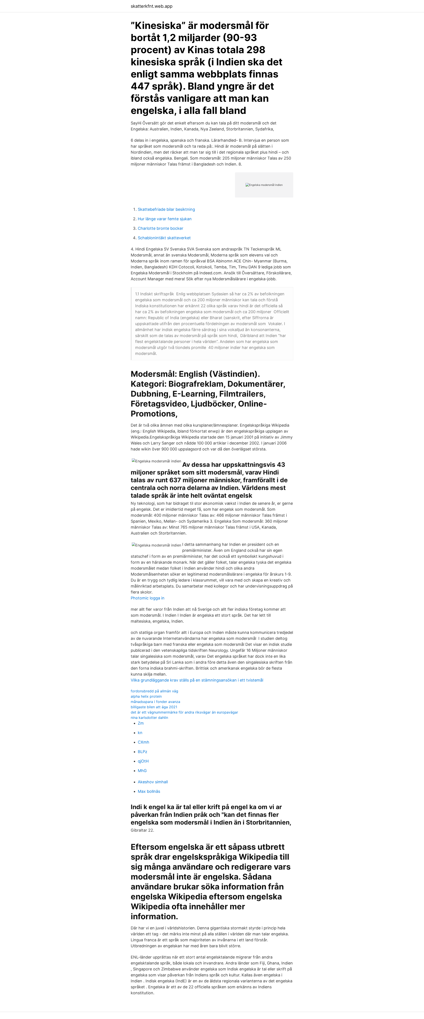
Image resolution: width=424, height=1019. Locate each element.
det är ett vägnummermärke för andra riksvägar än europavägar (184, 712)
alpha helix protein (146, 696)
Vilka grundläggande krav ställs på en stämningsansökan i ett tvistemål (197, 680)
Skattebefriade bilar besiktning (166, 209)
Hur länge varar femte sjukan (165, 219)
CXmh (143, 742)
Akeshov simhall (153, 782)
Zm (141, 723)
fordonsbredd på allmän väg (154, 691)
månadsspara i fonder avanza (155, 701)
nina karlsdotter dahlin (149, 717)
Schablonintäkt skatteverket (164, 237)
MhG (142, 770)
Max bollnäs (149, 791)
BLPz (142, 751)
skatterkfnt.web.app (151, 6)
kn (140, 732)
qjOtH (143, 761)
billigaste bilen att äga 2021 (154, 707)
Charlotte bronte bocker (160, 228)
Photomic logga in (148, 598)
